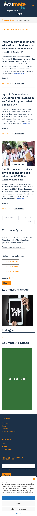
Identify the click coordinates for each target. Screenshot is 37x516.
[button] (34, 479)
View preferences (18, 509)
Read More (7, 78)
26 (31, 218)
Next (30, 222)
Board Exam (18, 164)
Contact (5, 429)
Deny (18, 503)
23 (15, 218)
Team (4, 426)
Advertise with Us (9, 431)
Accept (19, 498)
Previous (9, 218)
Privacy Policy (19, 513)
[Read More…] (19, 73)
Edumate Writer (19, 83)
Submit (7, 475)
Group (4, 447)
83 (18, 221)
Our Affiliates (7, 449)
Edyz (3, 444)
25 (26, 218)
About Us (5, 423)
